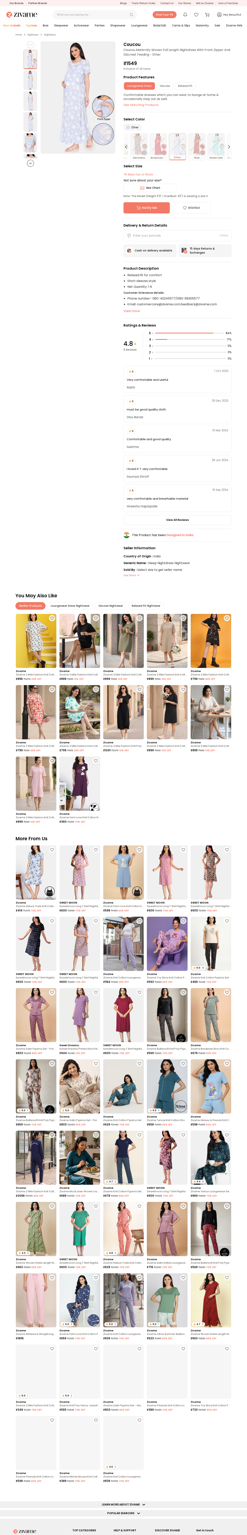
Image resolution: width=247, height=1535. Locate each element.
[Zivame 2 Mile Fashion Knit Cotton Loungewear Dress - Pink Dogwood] (36, 783)
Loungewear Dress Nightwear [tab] (70, 606)
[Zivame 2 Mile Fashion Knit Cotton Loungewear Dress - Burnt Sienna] (36, 712)
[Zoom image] (78, 97)
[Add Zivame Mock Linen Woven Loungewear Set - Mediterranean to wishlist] (96, 1135)
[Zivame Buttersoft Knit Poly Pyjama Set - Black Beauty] (167, 1015)
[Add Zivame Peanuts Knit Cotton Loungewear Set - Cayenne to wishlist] (52, 1491)
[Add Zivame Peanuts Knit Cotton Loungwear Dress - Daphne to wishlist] (183, 1349)
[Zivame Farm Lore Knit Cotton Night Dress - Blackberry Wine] (79, 783)
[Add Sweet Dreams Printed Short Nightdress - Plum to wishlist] (96, 992)
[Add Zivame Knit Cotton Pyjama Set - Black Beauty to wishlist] (227, 921)
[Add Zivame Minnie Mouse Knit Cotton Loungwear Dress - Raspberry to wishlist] (96, 1420)
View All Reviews (177, 520)
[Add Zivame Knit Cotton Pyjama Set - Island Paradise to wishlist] (96, 1491)
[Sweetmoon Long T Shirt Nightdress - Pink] (167, 872)
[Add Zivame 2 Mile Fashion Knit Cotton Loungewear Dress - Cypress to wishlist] (139, 618)
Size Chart (153, 188)
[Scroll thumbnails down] (30, 163)
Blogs (123, 3)
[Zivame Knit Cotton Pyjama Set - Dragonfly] (123, 1086)
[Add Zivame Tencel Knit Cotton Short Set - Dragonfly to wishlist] (183, 1063)
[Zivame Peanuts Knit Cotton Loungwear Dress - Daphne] (167, 1372)
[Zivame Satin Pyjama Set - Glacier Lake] (123, 1372)
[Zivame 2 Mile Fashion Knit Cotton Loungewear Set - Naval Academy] (36, 1158)
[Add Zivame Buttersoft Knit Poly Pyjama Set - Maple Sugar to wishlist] (52, 1063)
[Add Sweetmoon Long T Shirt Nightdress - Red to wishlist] (139, 992)
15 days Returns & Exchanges (202, 251)
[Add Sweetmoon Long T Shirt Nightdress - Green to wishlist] (96, 1206)
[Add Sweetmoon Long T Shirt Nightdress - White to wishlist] (96, 850)
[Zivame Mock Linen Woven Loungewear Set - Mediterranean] (79, 1158)
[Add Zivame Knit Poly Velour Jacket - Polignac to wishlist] (96, 1349)
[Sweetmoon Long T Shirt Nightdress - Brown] (211, 872)
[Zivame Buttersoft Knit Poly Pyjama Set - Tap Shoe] (211, 1229)
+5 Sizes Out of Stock (138, 174)
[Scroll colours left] (128, 147)
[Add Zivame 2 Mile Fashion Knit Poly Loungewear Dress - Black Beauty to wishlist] (139, 689)
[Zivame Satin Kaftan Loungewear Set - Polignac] (167, 1229)
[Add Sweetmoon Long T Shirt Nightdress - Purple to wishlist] (96, 921)
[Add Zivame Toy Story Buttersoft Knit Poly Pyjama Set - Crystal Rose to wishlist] (139, 1491)
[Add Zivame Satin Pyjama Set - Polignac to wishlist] (52, 992)
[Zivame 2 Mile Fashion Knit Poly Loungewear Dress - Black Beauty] (123, 712)
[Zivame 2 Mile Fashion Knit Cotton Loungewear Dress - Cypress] (123, 641)
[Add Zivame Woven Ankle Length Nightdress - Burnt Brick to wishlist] (227, 1277)
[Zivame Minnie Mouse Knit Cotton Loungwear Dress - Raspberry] (79, 1443)
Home (18, 34)
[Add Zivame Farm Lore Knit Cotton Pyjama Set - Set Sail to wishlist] (96, 1277)
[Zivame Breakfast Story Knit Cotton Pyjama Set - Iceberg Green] (211, 1015)
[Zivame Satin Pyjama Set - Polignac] (36, 1015)
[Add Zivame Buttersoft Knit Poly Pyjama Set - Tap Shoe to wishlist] (227, 1206)
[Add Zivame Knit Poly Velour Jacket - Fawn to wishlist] (227, 1491)
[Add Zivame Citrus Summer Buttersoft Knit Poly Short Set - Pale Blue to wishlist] (183, 1277)
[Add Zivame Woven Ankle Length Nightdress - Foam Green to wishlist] (52, 1206)
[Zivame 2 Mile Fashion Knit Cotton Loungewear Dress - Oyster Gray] (167, 641)
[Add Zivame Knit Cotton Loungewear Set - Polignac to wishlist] (139, 1420)
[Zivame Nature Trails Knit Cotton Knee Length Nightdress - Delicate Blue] (36, 872)
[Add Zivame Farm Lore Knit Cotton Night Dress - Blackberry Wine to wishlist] (96, 761)
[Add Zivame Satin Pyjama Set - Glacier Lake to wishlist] (139, 1349)
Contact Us (166, 3)
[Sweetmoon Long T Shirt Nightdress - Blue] (36, 944)
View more (132, 311)
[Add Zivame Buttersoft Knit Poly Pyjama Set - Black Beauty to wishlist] (183, 992)
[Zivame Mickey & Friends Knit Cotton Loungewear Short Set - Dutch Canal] (211, 1086)
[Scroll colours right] (227, 147)
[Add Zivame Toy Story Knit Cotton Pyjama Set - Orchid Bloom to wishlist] (183, 921)
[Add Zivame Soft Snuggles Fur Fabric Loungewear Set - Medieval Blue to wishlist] (183, 1420)
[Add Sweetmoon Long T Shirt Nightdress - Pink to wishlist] (183, 850)
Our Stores (184, 3)
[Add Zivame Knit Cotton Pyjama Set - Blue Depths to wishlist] (139, 1135)
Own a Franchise (228, 3)
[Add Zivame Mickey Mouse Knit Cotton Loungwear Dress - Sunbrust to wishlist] (227, 1420)
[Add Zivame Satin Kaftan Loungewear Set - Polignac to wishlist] (183, 1206)
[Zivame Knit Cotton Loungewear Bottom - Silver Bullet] (123, 944)
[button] (131, 15)
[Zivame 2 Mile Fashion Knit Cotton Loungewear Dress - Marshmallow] (211, 712)
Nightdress (50, 34)
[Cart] (208, 14)
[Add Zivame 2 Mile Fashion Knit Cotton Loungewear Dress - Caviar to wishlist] (183, 689)
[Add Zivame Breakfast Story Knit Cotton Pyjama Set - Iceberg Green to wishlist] (227, 992)
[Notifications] (185, 14)
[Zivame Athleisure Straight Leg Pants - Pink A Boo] (36, 1300)
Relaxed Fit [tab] (185, 86)
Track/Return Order (144, 3)
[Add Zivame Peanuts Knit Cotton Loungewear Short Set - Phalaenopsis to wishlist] (183, 1491)
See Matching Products (141, 105)
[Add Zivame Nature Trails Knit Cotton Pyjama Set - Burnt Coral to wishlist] (139, 1206)
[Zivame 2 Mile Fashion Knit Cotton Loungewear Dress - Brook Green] (79, 712)
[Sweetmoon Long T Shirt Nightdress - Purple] (79, 944)
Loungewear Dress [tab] (139, 86)
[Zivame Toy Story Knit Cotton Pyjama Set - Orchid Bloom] (167, 944)
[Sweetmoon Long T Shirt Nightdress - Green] (79, 1229)
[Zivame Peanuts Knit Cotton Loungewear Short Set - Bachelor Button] (36, 1443)
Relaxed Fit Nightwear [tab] (146, 606)
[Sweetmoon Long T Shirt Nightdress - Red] (123, 1015)
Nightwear (33, 34)
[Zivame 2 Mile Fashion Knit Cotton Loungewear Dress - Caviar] (167, 712)
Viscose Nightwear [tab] (110, 606)
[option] (30, 59)
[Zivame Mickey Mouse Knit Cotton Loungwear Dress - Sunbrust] (211, 1443)
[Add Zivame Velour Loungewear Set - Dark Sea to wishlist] (227, 1135)
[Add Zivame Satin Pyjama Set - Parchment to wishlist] (96, 1063)
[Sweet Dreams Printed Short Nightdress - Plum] (79, 1015)
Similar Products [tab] (30, 606)
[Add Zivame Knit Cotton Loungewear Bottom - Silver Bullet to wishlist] (139, 921)
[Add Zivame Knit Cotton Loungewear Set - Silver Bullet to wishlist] (139, 1277)
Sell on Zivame (204, 3)
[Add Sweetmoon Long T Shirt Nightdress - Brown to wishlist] (227, 850)
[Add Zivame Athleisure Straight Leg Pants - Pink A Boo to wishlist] (52, 1277)
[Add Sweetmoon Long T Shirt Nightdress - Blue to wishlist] (52, 921)
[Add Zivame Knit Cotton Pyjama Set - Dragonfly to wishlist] (139, 1063)
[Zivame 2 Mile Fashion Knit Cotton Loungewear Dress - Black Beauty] (79, 641)
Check (223, 235)
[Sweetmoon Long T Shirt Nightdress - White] (79, 872)
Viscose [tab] (165, 86)
